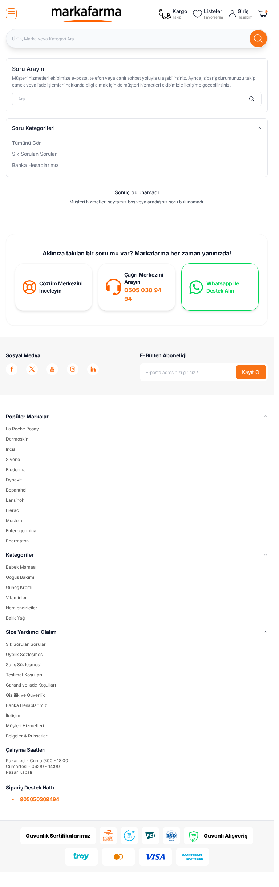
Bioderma (16, 469)
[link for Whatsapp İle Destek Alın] (220, 287)
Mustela (14, 520)
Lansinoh (15, 500)
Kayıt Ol (251, 372)
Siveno (13, 459)
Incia (11, 449)
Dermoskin (17, 439)
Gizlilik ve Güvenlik (25, 695)
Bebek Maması (21, 567)
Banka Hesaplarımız (35, 165)
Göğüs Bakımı (20, 577)
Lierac (12, 510)
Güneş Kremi (19, 587)
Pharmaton (17, 541)
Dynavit (14, 479)
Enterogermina (21, 530)
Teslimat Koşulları (24, 674)
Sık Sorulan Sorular (34, 154)
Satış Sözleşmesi (23, 664)
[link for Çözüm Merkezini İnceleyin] (53, 287)
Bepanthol (16, 490)
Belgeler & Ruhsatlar (27, 736)
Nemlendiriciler (21, 607)
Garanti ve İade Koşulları (31, 685)
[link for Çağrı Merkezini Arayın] (136, 287)
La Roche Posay (22, 428)
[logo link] (86, 14)
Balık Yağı (16, 618)
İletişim (13, 715)
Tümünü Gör (26, 143)
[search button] (258, 38)
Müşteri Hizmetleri (25, 725)
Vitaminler (16, 597)
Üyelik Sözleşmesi (25, 654)
